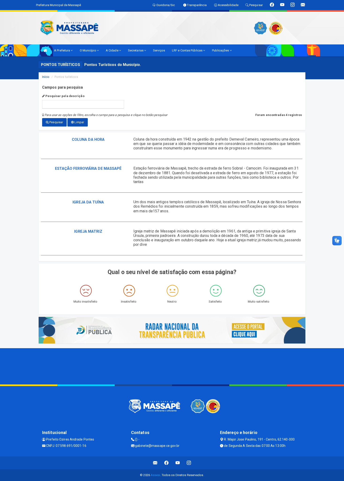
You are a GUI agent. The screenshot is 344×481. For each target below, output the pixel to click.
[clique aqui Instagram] (189, 463)
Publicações (221, 50)
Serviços (159, 50)
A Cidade (112, 50)
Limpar (79, 122)
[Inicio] (45, 50)
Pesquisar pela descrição (64, 96)
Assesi (155, 475)
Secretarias (136, 50)
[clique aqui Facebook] (166, 463)
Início (46, 77)
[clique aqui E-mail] (155, 463)
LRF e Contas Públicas (187, 50)
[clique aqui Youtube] (178, 463)
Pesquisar (56, 122)
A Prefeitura (62, 50)
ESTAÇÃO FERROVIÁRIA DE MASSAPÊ (88, 168)
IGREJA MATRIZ (88, 231)
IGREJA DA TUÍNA (88, 202)
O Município (88, 50)
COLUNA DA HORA (88, 139)
